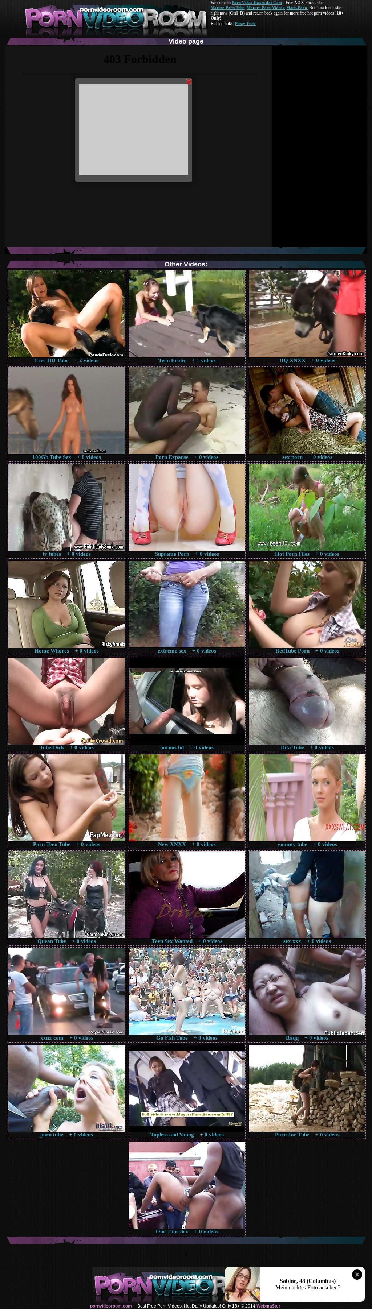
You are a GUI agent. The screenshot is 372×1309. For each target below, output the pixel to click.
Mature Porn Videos (265, 7)
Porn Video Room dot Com (257, 2)
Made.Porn (296, 7)
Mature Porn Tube (227, 7)
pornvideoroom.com (111, 1306)
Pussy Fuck (245, 23)
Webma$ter (268, 1306)
